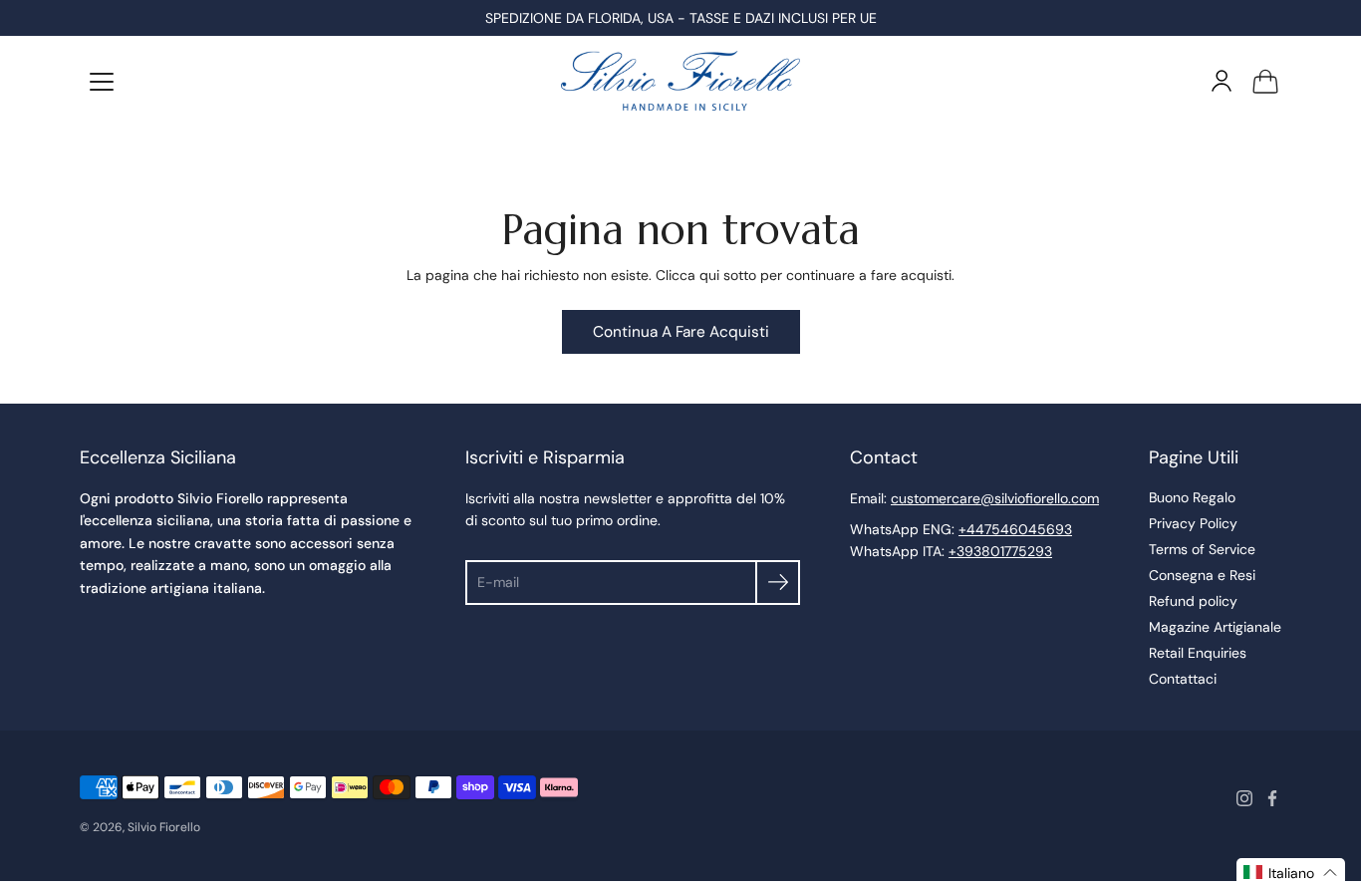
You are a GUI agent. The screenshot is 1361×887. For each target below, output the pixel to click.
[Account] (1221, 81)
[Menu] (102, 82)
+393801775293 (1000, 551)
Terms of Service (1202, 549)
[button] (1290, 872)
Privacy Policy (1193, 523)
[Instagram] (1244, 798)
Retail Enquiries (1197, 653)
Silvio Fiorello (164, 827)
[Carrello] (1265, 81)
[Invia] (777, 582)
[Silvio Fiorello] (680, 81)
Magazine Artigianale (1215, 627)
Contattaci (1183, 679)
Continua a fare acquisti (681, 332)
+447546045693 (1015, 529)
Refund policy (1193, 601)
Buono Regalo (1192, 497)
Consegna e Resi (1202, 575)
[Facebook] (1272, 798)
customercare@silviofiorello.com (995, 498)
